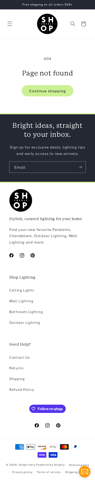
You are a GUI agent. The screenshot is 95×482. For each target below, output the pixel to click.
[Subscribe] (80, 167)
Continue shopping (47, 90)
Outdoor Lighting (24, 322)
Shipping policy (76, 472)
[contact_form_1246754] (84, 471)
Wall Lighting (21, 300)
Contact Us (19, 357)
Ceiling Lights (21, 290)
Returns (16, 367)
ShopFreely (27, 465)
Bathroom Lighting (26, 311)
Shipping (17, 378)
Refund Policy (21, 389)
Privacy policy (22, 472)
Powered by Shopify (50, 465)
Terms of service (49, 472)
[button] (9, 24)
